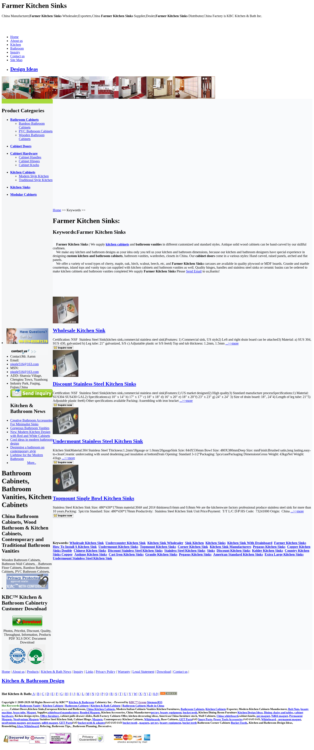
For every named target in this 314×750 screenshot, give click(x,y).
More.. (31, 462)
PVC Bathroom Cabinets (36, 131)
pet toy (155, 712)
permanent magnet (289, 719)
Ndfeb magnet (279, 715)
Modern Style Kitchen (34, 176)
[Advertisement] (19, 264)
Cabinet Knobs (29, 165)
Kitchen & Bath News (56, 671)
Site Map (16, 60)
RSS (159, 702)
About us (16, 41)
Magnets (97, 719)
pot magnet (263, 715)
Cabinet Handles (30, 157)
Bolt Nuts (293, 709)
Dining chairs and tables (278, 712)
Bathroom (17, 48)
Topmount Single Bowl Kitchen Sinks (93, 498)
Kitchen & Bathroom (81, 702)
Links (89, 671)
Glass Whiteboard (28, 726)
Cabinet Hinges (29, 161)
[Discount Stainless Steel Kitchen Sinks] (65, 375)
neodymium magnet (14, 722)
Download (164, 671)
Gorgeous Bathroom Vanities (29, 428)
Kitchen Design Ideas (250, 712)
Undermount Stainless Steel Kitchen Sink (98, 441)
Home (14, 37)
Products (33, 671)
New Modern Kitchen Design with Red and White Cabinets (30, 434)
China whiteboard (227, 715)
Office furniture (49, 715)
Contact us (17, 56)
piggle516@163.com (24, 364)
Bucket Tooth (239, 722)
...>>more (232, 343)
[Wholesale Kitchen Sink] (65, 322)
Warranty (124, 671)
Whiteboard (268, 719)
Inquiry (15, 52)
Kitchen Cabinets (215, 709)
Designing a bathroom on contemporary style (27, 449)
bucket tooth (130, 722)
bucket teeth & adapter (91, 722)
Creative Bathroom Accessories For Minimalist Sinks (31, 422)
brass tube (19, 712)
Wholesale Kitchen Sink (79, 330)
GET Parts (185, 719)
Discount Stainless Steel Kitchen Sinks (94, 384)
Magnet (31, 712)
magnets (144, 722)
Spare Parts (205, 719)
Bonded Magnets (90, 712)
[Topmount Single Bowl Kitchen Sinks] (65, 490)
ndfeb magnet (50, 722)
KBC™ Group (137, 702)
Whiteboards (152, 719)
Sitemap (152, 702)
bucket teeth (190, 712)
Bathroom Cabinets (192, 709)
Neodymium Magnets (26, 719)
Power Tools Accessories (228, 719)
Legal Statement (143, 671)
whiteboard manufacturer (63, 712)
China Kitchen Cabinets (101, 709)
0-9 (155, 694)
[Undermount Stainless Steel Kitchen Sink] (65, 433)
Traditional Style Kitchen (36, 180)
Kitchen (15, 44)
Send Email (194, 271)
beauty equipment (171, 712)
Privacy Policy (105, 671)
